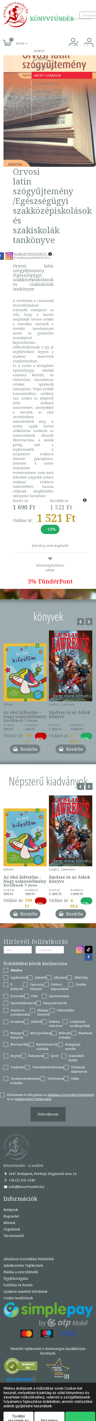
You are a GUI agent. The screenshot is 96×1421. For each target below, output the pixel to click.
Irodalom (17, 1021)
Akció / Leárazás (47, 75)
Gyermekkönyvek (23, 1003)
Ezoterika (17, 996)
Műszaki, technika (65, 1035)
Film (34, 996)
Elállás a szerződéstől (20, 1272)
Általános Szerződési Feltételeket (71, 1095)
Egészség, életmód (37, 986)
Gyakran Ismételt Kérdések (25, 1291)
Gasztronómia (59, 996)
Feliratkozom (48, 1114)
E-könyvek (16, 986)
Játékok (36, 1021)
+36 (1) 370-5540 (21, 1180)
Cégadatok (11, 1229)
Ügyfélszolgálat (15, 1278)
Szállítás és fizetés (50, 100)
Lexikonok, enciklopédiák (80, 1023)
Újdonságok (44, 67)
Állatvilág (81, 977)
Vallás (75, 1078)
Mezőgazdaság (41, 1033)
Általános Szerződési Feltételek (28, 1259)
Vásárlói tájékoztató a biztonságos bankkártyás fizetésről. (48, 1350)
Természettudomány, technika (25, 1080)
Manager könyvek (16, 1035)
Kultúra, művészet (56, 1023)
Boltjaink (10, 1209)
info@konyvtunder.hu (26, 1186)
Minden (16, 970)
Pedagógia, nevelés (73, 1046)
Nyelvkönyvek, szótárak (47, 1046)
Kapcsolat (42, 108)
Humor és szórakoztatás (20, 1012)
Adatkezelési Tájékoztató (23, 1265)
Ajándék (41, 59)
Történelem (55, 1078)
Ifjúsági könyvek (43, 1012)
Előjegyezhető (46, 83)
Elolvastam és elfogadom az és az (50, 1097)
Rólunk (9, 1222)
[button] (16, 40)
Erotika (80, 984)
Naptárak (85, 1033)
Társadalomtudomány (48, 1067)
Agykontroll (19, 977)
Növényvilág (19, 1044)
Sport (54, 1056)
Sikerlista (42, 91)
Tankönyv (17, 1067)
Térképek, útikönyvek (79, 1069)
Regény (15, 1056)
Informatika (65, 1010)
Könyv (39, 51)
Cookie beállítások (18, 1298)
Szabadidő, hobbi (76, 1058)
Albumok (60, 977)
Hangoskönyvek (55, 1003)
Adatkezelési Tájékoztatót (33, 1099)
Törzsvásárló (45, 116)
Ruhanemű (36, 1056)
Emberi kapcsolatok (60, 986)
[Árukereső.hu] (20, 1367)
